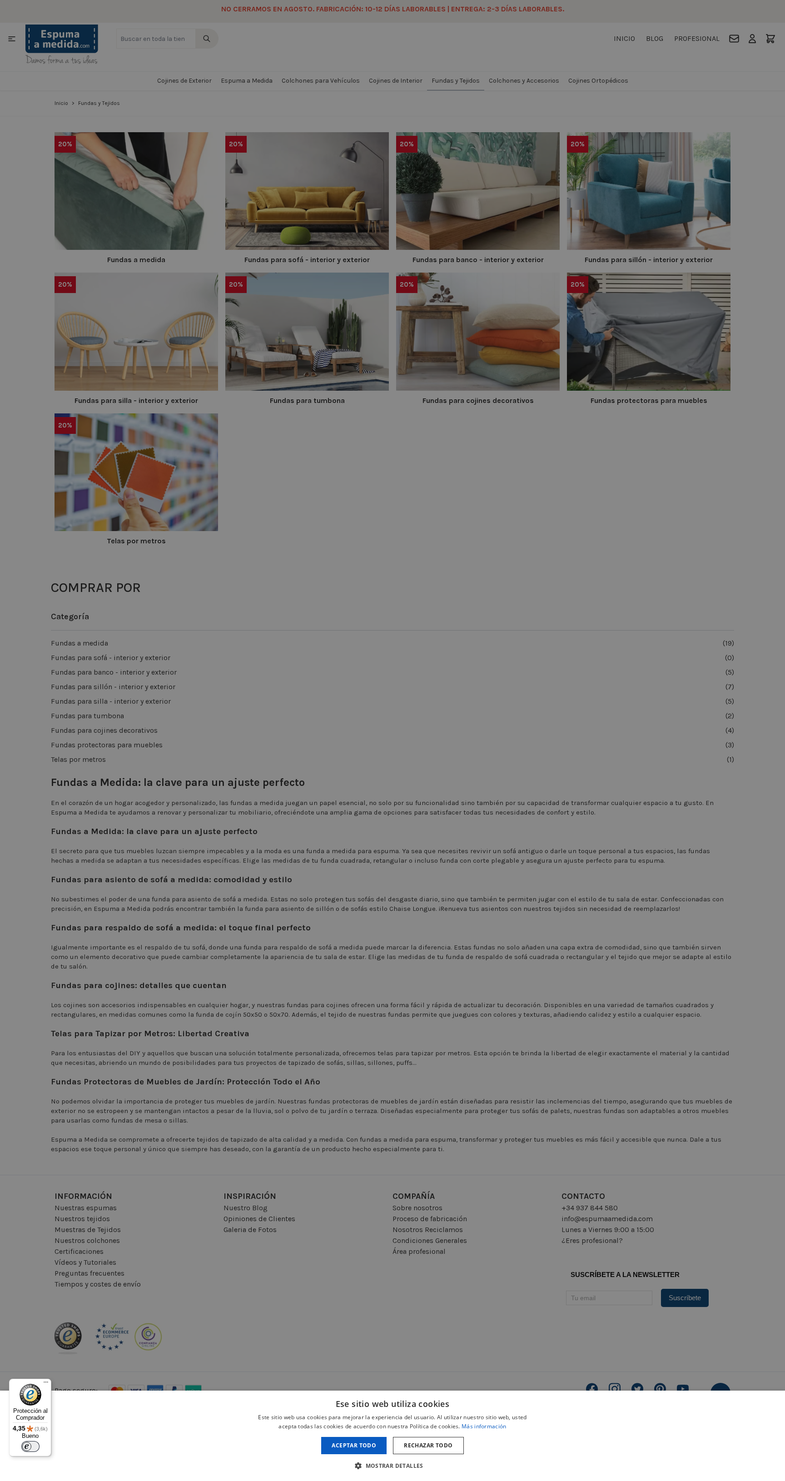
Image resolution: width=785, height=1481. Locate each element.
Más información (484, 1426)
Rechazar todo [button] (428, 1445)
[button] (392, 1465)
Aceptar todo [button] (354, 1445)
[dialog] (392, 1436)
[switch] (30, 1446)
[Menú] (45, 1384)
